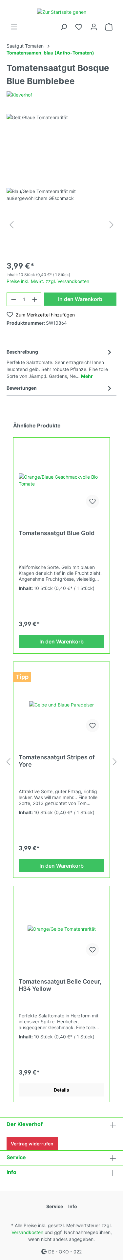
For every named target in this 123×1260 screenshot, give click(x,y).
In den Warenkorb (80, 299)
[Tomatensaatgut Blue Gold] (61, 480)
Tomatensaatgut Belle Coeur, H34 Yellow (60, 985)
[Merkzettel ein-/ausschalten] (92, 501)
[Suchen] (63, 27)
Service (16, 1157)
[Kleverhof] (19, 94)
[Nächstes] (111, 224)
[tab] (60, 363)
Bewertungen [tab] (22, 388)
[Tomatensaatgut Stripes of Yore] (61, 704)
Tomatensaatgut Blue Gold (56, 533)
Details (61, 1090)
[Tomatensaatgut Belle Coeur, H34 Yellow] (61, 929)
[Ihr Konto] (93, 27)
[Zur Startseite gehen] (61, 11)
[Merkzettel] (78, 27)
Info (11, 1172)
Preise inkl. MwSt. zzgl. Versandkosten (48, 281)
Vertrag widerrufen (32, 1143)
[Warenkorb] (108, 27)
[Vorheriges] (11, 224)
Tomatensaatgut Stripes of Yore (57, 761)
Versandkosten (27, 1232)
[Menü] (14, 27)
